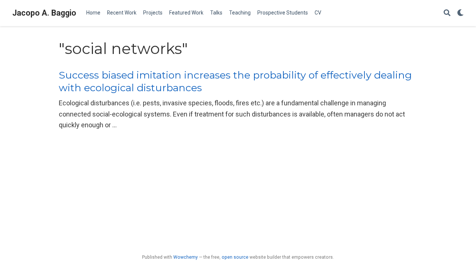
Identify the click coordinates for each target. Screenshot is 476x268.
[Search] (447, 13)
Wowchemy (185, 257)
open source (235, 257)
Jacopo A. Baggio (44, 12)
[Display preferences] (460, 13)
